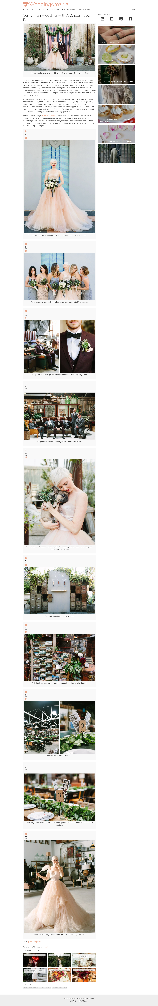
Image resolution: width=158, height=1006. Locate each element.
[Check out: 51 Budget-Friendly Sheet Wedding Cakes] (59, 975)
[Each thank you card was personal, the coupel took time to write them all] (59, 681)
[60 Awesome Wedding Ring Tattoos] (116, 35)
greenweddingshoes (34, 942)
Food (48, 9)
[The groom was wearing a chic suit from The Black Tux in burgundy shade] (59, 372)
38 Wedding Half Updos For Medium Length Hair (116, 100)
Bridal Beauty (31, 9)
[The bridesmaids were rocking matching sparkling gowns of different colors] (59, 300)
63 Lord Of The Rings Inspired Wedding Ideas (116, 81)
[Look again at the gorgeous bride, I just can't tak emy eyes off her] (59, 932)
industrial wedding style (60, 988)
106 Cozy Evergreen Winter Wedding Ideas (59, 955)
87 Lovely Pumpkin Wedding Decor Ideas (84, 970)
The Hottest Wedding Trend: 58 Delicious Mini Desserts (115, 61)
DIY (43, 9)
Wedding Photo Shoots (84, 9)
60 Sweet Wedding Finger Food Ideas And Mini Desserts (115, 120)
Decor (38, 9)
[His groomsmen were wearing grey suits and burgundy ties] (59, 439)
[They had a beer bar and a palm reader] (59, 614)
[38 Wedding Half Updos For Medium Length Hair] (116, 94)
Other (63, 9)
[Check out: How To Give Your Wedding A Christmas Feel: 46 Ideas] (84, 960)
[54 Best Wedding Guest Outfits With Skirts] (116, 153)
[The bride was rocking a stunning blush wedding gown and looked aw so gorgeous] (59, 233)
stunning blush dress (49, 116)
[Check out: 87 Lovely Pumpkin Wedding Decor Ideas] (84, 975)
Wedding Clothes (71, 9)
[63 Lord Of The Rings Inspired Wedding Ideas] (116, 74)
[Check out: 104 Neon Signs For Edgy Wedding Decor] (35, 960)
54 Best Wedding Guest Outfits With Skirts (116, 161)
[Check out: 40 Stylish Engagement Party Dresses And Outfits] (35, 975)
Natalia (46, 947)
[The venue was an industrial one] (59, 753)
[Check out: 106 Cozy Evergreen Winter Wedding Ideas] (59, 960)
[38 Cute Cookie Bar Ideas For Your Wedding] (116, 134)
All (24, 9)
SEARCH (133, 9)
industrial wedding (45, 988)
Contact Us (73, 1001)
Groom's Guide (55, 9)
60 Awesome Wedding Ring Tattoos (112, 42)
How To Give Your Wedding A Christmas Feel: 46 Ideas (84, 955)
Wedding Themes (33, 988)
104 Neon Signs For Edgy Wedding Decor (35, 955)
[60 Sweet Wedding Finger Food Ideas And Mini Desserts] (116, 114)
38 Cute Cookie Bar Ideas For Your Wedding (116, 141)
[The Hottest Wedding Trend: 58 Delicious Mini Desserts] (116, 54)
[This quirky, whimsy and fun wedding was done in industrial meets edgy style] (59, 70)
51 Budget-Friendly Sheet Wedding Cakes (59, 970)
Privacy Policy (83, 1001)
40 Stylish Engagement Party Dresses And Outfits (34, 971)
